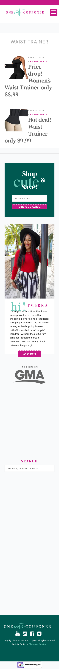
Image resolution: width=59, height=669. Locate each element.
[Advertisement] (29, 422)
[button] (53, 12)
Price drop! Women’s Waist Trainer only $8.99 (28, 80)
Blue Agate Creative (37, 644)
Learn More (29, 354)
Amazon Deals (38, 61)
